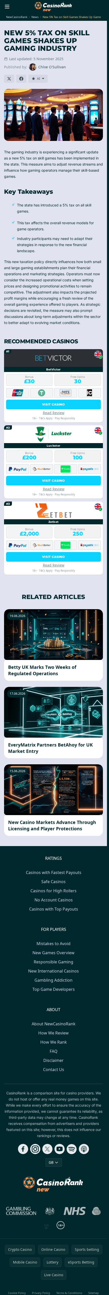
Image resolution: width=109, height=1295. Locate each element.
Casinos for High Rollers (53, 891)
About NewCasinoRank (54, 1024)
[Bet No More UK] (96, 1211)
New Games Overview (53, 953)
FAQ (54, 1051)
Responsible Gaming (53, 962)
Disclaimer (53, 1060)
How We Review (53, 1033)
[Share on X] (9, 79)
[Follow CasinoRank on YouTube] (60, 1149)
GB (51, 1162)
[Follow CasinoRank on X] (47, 1149)
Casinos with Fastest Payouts (53, 872)
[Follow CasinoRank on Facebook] (23, 1149)
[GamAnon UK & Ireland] (46, 1225)
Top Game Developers (53, 989)
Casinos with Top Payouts (53, 909)
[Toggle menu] (7, 7)
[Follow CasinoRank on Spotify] (72, 1149)
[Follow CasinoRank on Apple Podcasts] (84, 1149)
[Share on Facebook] (21, 79)
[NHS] (75, 1211)
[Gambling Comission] (21, 1211)
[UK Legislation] (49, 1211)
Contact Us (53, 1069)
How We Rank (53, 1042)
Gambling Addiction (53, 980)
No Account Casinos (53, 900)
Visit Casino (53, 404)
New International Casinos (53, 971)
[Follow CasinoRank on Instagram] (35, 1149)
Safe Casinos (53, 881)
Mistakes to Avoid (53, 943)
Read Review (53, 412)
